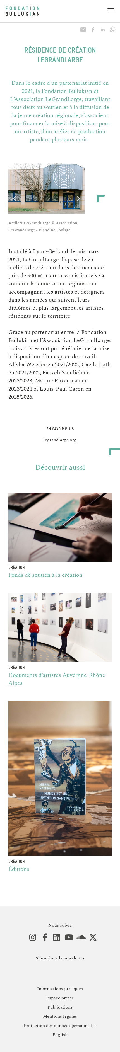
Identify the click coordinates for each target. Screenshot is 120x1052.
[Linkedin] (54, 937)
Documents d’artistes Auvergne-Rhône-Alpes (57, 679)
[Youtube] (66, 937)
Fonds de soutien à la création (45, 575)
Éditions (18, 869)
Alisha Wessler (27, 364)
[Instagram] (30, 937)
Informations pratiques (60, 988)
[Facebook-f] (42, 937)
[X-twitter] (90, 937)
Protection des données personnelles (60, 1025)
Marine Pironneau (57, 381)
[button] (14, 198)
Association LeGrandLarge (48, 99)
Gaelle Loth (96, 364)
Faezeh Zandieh (62, 373)
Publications (60, 1007)
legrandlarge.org (60, 440)
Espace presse (60, 998)
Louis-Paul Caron (62, 389)
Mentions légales (60, 1016)
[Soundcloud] (78, 937)
